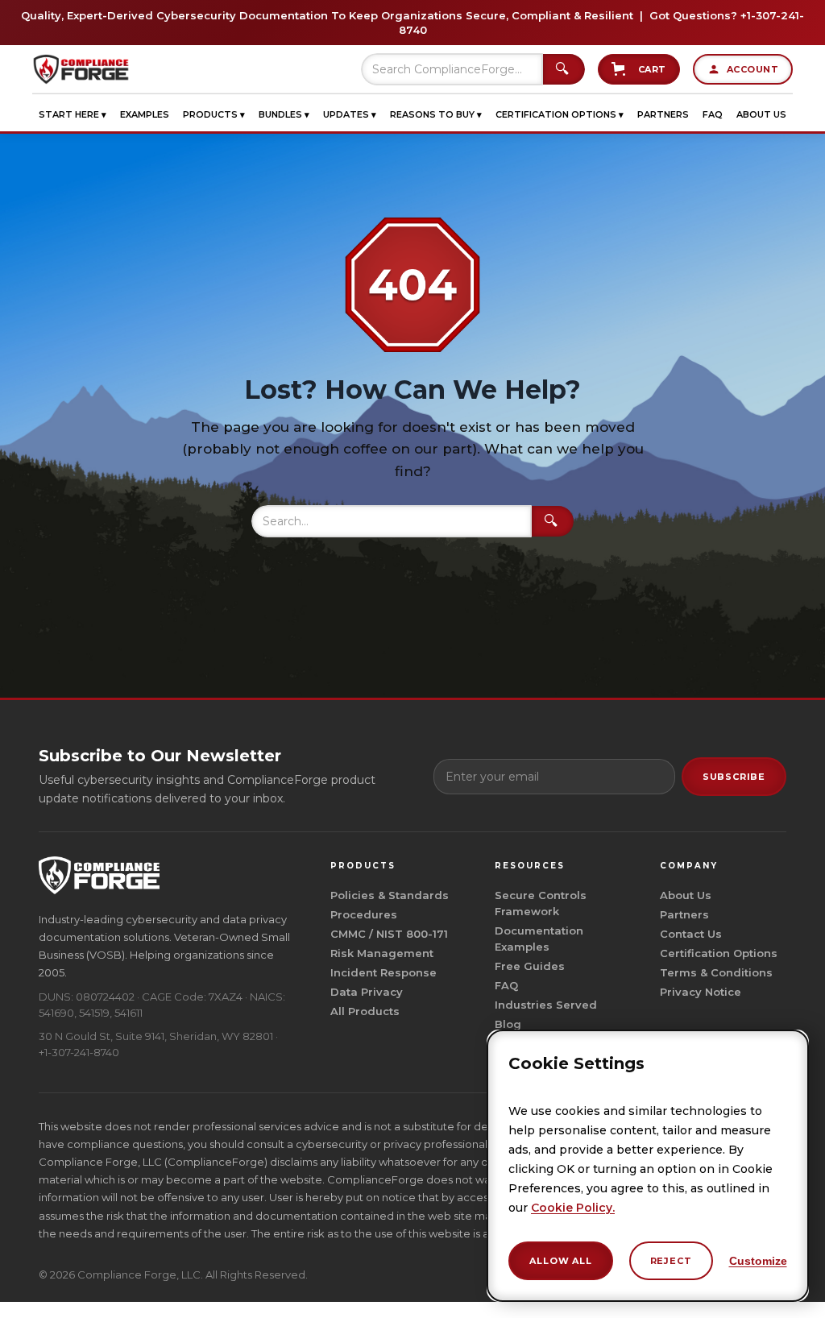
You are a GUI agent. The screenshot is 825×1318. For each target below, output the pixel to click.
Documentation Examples (539, 938)
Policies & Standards (389, 895)
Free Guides (530, 965)
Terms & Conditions (716, 972)
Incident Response (383, 972)
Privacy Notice (700, 991)
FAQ (713, 114)
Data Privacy (366, 991)
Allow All (560, 1260)
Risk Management (381, 953)
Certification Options (559, 114)
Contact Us (691, 933)
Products (214, 114)
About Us (761, 114)
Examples (144, 114)
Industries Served (546, 1004)
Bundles (284, 114)
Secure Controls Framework (541, 903)
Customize (758, 1260)
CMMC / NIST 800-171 (389, 933)
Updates (349, 114)
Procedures (363, 914)
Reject (671, 1260)
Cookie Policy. (573, 1207)
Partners (663, 114)
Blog (508, 1024)
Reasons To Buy (436, 114)
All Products (365, 1011)
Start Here (72, 114)
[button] (72, 114)
